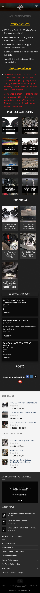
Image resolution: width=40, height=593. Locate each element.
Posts (14, 585)
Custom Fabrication (9, 556)
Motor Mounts (7, 568)
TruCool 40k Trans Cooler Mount (28, 225)
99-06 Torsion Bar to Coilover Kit (10, 253)
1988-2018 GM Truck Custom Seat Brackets (9, 283)
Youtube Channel (20, 495)
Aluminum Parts (8, 547)
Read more (7, 312)
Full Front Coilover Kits (11, 564)
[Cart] (36, 7)
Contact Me (33, 585)
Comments (11, 523)
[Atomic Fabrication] (20, 7)
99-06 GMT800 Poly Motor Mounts (28, 253)
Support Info (20, 587)
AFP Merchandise (8, 543)
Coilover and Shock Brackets (13, 551)
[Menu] (3, 7)
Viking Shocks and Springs (12, 572)
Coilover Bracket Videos (17, 521)
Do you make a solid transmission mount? (21, 515)
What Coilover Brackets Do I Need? (22, 528)
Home (4, 585)
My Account (22, 585)
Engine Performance (10, 560)
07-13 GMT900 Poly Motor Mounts (9, 225)
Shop (9, 585)
